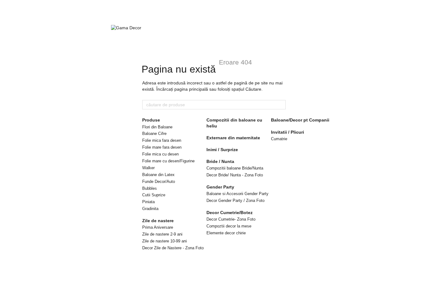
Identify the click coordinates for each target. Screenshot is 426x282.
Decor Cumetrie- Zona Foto (230, 219)
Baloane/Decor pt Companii (300, 119)
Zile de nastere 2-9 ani (162, 234)
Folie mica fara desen (161, 140)
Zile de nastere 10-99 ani (164, 241)
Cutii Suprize (153, 195)
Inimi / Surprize (222, 149)
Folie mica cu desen (160, 154)
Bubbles (149, 188)
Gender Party (220, 186)
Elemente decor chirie (226, 233)
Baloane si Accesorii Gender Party (237, 193)
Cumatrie (279, 138)
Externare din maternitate (233, 137)
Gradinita (150, 208)
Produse (151, 119)
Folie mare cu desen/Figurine (168, 161)
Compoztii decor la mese (228, 226)
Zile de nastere (158, 220)
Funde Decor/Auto (158, 181)
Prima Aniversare (157, 227)
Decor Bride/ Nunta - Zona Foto (234, 175)
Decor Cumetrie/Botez (229, 212)
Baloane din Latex (158, 174)
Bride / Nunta (220, 161)
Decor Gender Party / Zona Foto (235, 200)
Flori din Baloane (157, 127)
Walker (148, 167)
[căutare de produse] (281, 104)
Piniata (148, 201)
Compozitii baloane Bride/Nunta (234, 168)
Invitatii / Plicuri (287, 132)
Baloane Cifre (154, 133)
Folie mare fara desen (162, 147)
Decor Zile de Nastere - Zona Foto (173, 248)
